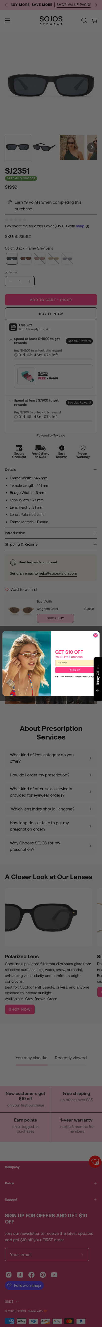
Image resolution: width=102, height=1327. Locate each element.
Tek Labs (59, 707)
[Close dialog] (95, 635)
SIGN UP (75, 670)
